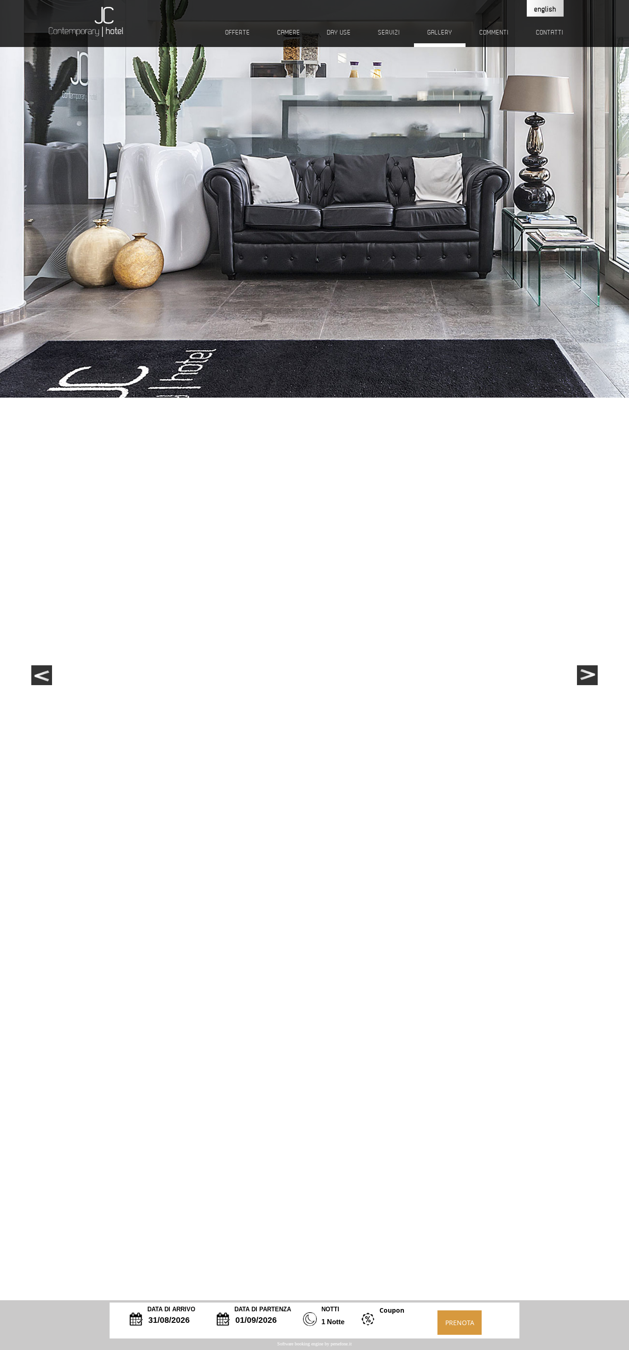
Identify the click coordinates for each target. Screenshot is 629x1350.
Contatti (550, 32)
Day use (339, 32)
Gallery (439, 32)
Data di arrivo (171, 1309)
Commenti (494, 32)
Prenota (459, 1322)
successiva (588, 670)
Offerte (237, 32)
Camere (288, 32)
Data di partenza (262, 1309)
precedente (40, 670)
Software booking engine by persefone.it (314, 1343)
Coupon (391, 1310)
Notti (330, 1309)
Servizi (389, 32)
